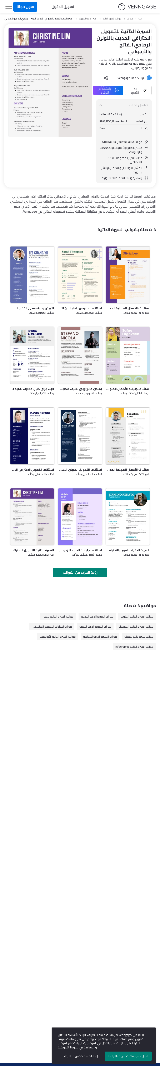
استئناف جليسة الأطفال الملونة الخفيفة (128, 389)
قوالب (130, 18)
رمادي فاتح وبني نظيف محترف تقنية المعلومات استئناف (80, 389)
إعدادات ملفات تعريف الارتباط (80, 1056)
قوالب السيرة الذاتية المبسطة (136, 626)
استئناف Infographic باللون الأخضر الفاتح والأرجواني (80, 308)
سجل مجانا (25, 6)
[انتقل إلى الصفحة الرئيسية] (137, 6)
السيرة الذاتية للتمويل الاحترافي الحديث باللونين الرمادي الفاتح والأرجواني (32, 550)
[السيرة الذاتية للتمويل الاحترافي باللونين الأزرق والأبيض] (128, 516)
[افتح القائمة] (8, 6)
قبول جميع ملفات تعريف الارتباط (128, 1056)
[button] (138, 90)
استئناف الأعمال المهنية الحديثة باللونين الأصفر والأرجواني (128, 308)
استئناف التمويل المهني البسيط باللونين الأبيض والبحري (80, 469)
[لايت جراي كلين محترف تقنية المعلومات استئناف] (32, 355)
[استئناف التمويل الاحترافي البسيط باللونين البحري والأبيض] (32, 436)
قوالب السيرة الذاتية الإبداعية (100, 636)
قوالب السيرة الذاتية (112, 18)
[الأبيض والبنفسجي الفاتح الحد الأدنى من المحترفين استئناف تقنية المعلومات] (32, 275)
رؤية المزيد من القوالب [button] (80, 572)
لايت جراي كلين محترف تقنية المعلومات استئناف (32, 389)
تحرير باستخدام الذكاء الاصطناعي (104, 90)
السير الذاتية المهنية (88, 18)
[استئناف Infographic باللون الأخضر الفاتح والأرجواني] (80, 275)
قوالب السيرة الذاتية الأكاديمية (58, 636)
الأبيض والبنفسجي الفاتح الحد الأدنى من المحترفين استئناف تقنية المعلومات (32, 308)
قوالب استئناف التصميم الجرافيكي (52, 626)
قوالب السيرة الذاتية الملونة (137, 616)
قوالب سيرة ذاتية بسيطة (138, 636)
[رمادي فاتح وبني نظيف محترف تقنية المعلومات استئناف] (80, 355)
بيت (140, 18)
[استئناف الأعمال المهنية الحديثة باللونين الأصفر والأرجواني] (128, 275)
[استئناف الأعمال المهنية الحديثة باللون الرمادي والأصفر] (128, 436)
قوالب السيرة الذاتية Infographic (134, 646)
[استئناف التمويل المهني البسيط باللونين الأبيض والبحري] (80, 436)
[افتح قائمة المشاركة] (106, 77)
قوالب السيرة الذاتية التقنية (95, 626)
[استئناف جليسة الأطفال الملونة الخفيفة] (128, 355)
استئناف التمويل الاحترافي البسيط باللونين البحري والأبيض (32, 469)
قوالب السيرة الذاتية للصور (58, 616)
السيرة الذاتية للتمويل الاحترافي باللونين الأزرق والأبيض (128, 550)
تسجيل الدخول (63, 6)
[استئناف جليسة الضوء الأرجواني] (80, 516)
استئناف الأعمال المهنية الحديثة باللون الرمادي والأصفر (128, 469)
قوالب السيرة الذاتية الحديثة (97, 616)
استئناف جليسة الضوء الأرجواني (80, 550)
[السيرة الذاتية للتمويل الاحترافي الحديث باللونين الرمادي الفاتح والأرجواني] (32, 516)
